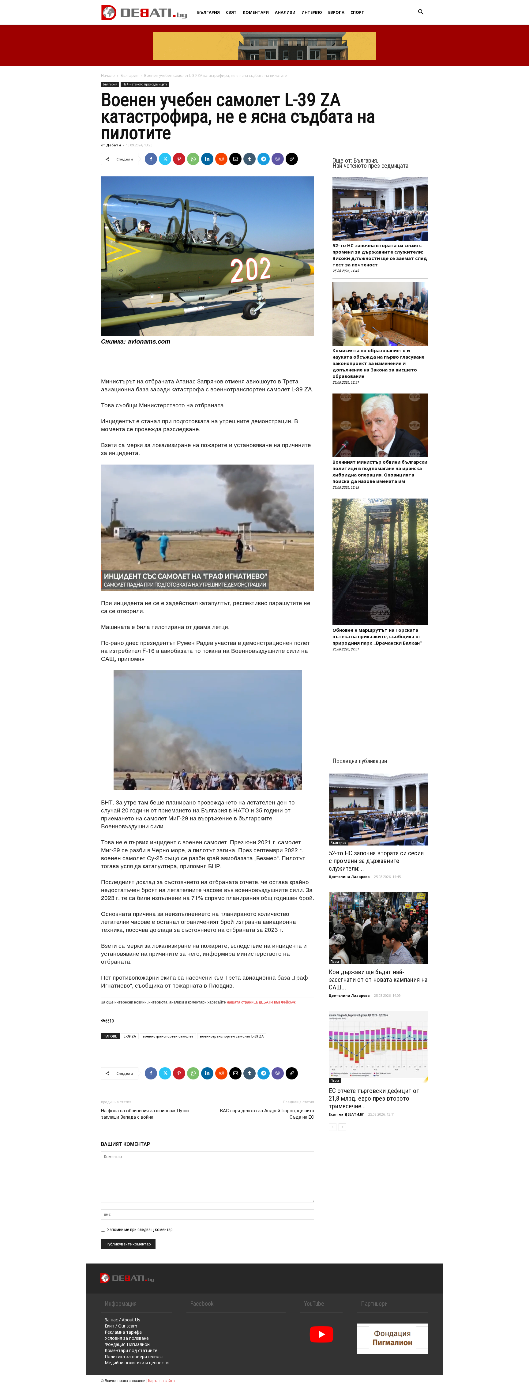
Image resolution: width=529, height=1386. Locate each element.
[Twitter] (165, 159)
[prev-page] (332, 1127)
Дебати (113, 145)
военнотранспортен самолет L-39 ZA (232, 1036)
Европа (336, 12)
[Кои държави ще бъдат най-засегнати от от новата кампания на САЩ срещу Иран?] (378, 928)
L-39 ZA (130, 1036)
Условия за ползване (127, 1338)
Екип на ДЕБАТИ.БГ (346, 1114)
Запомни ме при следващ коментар (140, 1229)
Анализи (285, 12)
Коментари (256, 12)
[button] (420, 13)
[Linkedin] (207, 159)
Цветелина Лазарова (349, 876)
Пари (335, 961)
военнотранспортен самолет (168, 1036)
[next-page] (342, 1127)
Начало (108, 75)
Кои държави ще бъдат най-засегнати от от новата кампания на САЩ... (378, 979)
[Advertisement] (207, 361)
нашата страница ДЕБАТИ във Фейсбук (261, 1001)
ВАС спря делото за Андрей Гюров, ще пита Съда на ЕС (267, 1114)
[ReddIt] (221, 159)
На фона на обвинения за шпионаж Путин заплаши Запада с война (145, 1114)
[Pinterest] (179, 159)
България (208, 12)
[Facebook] (151, 159)
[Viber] (278, 159)
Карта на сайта (161, 1380)
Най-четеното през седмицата (144, 84)
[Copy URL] (292, 159)
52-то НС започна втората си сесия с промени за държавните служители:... (376, 860)
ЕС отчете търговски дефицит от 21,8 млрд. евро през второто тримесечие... (374, 1098)
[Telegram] (263, 159)
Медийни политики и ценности (137, 1362)
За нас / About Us (122, 1320)
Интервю (312, 12)
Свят (231, 12)
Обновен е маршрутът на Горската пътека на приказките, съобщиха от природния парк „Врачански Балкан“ (377, 636)
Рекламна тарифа (123, 1332)
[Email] (235, 159)
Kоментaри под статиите (131, 1350)
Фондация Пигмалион (127, 1344)
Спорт (357, 12)
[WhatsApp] (193, 159)
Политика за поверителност (134, 1356)
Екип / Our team (121, 1326)
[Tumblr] (249, 159)
